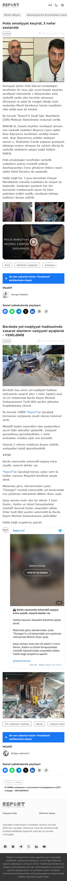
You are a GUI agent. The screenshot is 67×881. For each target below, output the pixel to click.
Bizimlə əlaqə (47, 813)
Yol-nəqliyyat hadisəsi (17, 724)
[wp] (12, 311)
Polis (7, 265)
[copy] (46, 311)
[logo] (11, 5)
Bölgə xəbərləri (20, 753)
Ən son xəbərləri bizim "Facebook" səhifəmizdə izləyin (29, 278)
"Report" (32, 412)
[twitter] (25, 311)
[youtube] (44, 846)
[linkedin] (32, 311)
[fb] (5, 311)
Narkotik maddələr (27, 265)
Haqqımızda (10, 813)
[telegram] (18, 311)
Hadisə (6, 34)
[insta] (13, 846)
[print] (39, 311)
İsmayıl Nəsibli (19, 294)
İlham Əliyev (12, 14)
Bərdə (39, 724)
